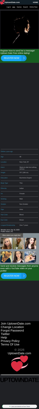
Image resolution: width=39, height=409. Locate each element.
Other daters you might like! (11, 235)
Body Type (4, 183)
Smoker (3, 204)
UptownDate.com (19, 353)
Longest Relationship (8, 225)
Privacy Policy (10, 341)
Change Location (12, 327)
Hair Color (4, 214)
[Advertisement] (19, 85)
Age (2, 157)
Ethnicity (4, 188)
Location (4, 162)
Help (4, 337)
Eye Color (4, 220)
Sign (2, 209)
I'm (2, 193)
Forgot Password (12, 330)
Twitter (5, 334)
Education (4, 178)
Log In (9, 7)
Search (25, 7)
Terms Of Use (10, 344)
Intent (2, 167)
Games (19, 7)
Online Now (33, 7)
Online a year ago (7, 151)
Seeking (3, 199)
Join (13, 7)
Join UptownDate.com (16, 323)
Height (3, 172)
